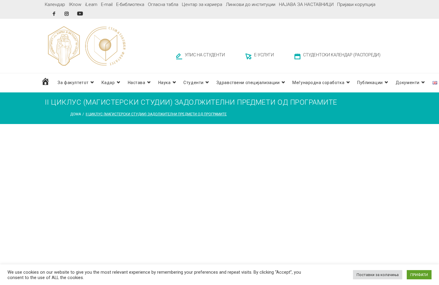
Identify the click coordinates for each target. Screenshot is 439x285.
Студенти (193, 82)
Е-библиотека (130, 4)
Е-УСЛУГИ (264, 54)
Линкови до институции (250, 4)
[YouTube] (80, 14)
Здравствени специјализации (248, 82)
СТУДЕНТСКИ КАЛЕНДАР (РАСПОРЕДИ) (341, 54)
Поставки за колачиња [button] (378, 274)
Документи (408, 82)
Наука (164, 82)
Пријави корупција (356, 4)
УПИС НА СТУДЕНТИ (205, 54)
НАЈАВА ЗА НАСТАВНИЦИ (306, 4)
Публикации (370, 82)
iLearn (91, 4)
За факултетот (73, 82)
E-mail (107, 4)
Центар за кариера (202, 4)
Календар (55, 4)
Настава (136, 82)
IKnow (75, 4)
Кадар (108, 82)
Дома (75, 114)
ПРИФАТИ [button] (419, 274)
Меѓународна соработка (318, 82)
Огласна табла (163, 4)
